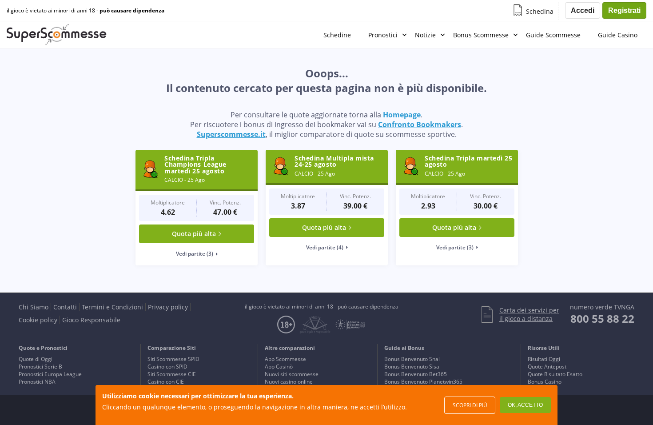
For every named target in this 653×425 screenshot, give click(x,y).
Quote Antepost (547, 366)
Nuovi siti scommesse (292, 374)
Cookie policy (38, 320)
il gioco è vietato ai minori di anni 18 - (85, 10)
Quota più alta (194, 233)
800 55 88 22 (602, 318)
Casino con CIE (165, 381)
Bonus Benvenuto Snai (412, 359)
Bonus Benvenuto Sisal (412, 366)
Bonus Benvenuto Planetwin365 (423, 381)
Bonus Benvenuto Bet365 (415, 374)
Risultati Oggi (544, 359)
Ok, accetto (525, 405)
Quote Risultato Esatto (555, 374)
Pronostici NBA (37, 381)
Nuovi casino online (289, 381)
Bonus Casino (544, 381)
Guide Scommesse (553, 35)
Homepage (402, 115)
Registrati (624, 10)
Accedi (582, 10)
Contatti (65, 307)
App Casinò (279, 366)
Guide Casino (617, 35)
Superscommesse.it (231, 134)
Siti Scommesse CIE (171, 374)
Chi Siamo (33, 307)
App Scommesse (285, 359)
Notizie (425, 35)
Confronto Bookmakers (419, 124)
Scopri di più (470, 405)
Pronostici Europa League (50, 374)
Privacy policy (168, 307)
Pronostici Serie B (40, 366)
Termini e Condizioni (112, 307)
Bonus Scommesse (481, 35)
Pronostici (383, 35)
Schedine (337, 35)
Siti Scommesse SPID (173, 359)
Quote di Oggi (35, 359)
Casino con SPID (167, 366)
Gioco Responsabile (91, 320)
